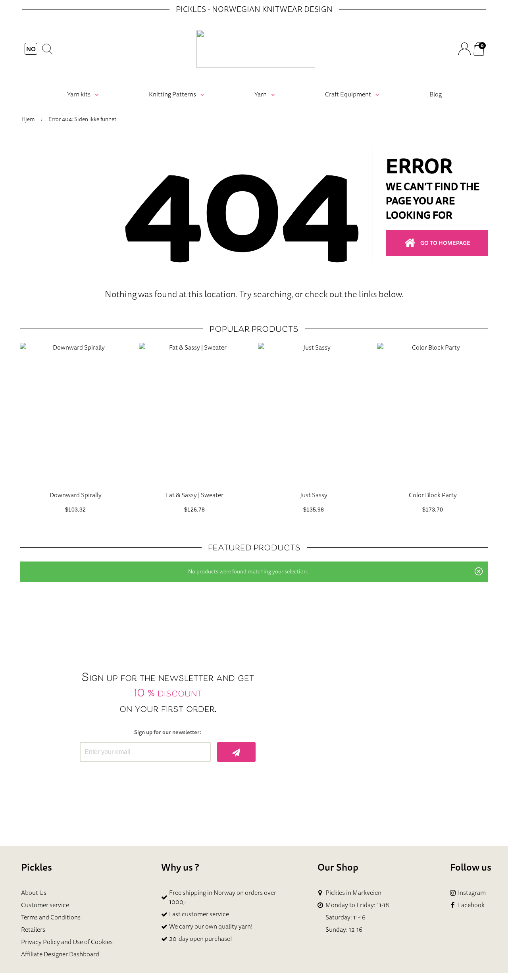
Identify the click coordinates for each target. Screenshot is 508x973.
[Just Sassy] (313, 414)
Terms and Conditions (51, 917)
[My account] (464, 49)
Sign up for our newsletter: (167, 732)
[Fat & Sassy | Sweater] (194, 414)
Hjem (28, 119)
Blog (435, 94)
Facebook (471, 905)
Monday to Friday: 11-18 (357, 905)
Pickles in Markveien (353, 892)
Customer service (45, 905)
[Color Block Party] (432, 414)
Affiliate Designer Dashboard (60, 954)
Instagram (472, 892)
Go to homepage (445, 242)
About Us (33, 892)
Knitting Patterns (172, 94)
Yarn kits (78, 94)
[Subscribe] (236, 752)
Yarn (260, 94)
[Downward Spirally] (75, 414)
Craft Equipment (348, 94)
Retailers (33, 929)
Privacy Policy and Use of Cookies (67, 941)
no (31, 49)
